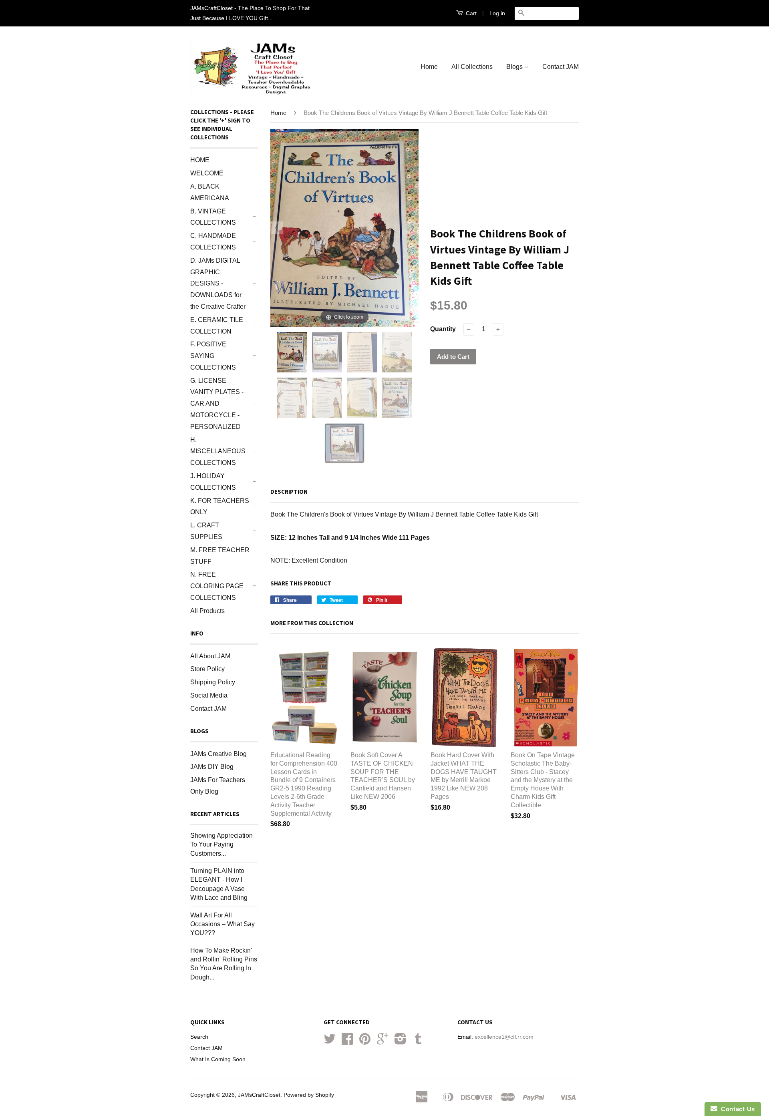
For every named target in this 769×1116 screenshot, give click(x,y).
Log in (497, 13)
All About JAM (210, 656)
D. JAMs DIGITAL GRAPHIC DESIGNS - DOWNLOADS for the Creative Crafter (218, 283)
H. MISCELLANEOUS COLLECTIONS (218, 451)
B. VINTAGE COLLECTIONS (213, 217)
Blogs (515, 66)
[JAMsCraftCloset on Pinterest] (365, 1042)
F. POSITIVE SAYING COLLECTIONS (213, 356)
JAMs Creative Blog (218, 753)
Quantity (443, 329)
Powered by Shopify (309, 1095)
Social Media (208, 695)
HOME (199, 160)
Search (199, 1037)
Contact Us (736, 1109)
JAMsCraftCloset (259, 1095)
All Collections (472, 66)
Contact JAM (560, 66)
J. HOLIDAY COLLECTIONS (213, 482)
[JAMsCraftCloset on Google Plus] (382, 1042)
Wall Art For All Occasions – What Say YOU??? (222, 924)
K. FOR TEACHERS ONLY (219, 506)
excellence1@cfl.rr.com (504, 1037)
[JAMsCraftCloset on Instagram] (400, 1042)
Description (289, 491)
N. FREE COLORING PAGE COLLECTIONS (217, 586)
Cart (470, 13)
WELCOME (206, 173)
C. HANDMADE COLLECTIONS (213, 241)
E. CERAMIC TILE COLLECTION (216, 325)
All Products (207, 610)
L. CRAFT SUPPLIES (206, 531)
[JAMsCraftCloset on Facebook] (347, 1042)
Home (429, 66)
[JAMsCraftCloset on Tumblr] (418, 1042)
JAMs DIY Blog (212, 766)
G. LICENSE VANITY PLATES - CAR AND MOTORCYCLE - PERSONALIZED (217, 403)
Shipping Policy (212, 682)
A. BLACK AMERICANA (209, 192)
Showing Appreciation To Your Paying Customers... (221, 844)
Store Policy (207, 669)
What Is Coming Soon (218, 1059)
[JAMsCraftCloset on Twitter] (330, 1042)
